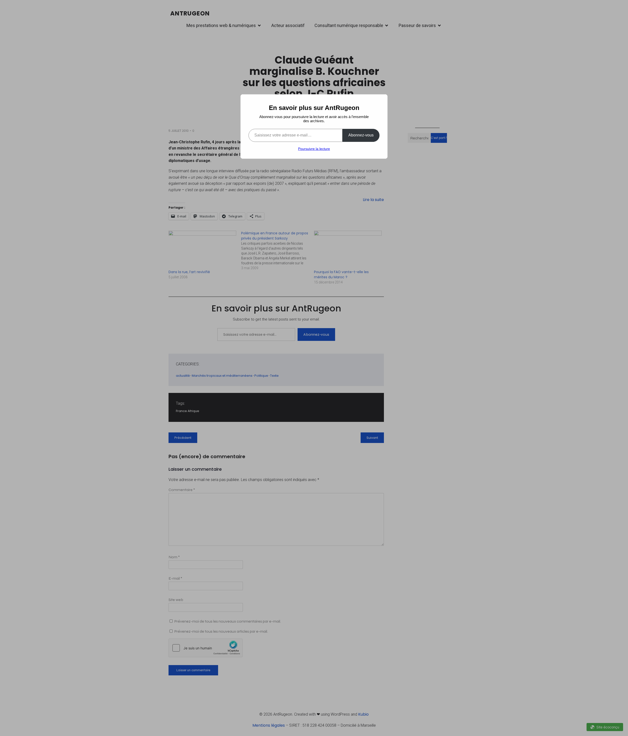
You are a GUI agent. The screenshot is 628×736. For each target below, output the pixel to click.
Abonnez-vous (361, 135)
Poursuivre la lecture (314, 149)
